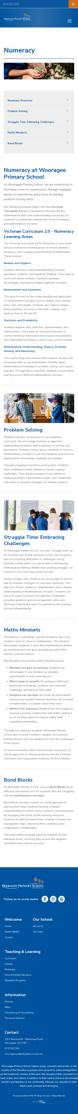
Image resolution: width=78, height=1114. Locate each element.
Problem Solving (17, 111)
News (8, 1007)
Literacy (9, 963)
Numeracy (10, 969)
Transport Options (15, 1018)
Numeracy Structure (20, 100)
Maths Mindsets (17, 132)
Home (8, 926)
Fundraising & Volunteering (19, 1012)
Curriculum (10, 958)
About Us (38, 926)
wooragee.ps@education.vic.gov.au (24, 1053)
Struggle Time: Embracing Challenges (31, 122)
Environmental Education (18, 974)
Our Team (38, 931)
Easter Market (12, 931)
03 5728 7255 (11, 4)
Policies (9, 1001)
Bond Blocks (15, 143)
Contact (9, 937)
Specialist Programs (15, 980)
